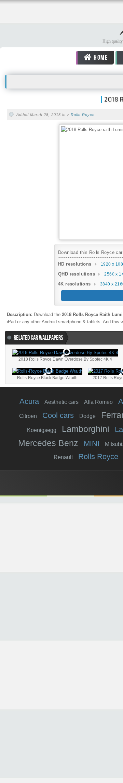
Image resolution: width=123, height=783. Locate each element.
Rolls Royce (83, 115)
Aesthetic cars (61, 402)
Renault (63, 457)
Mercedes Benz (48, 443)
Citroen (28, 416)
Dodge (87, 416)
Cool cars (58, 415)
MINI (91, 443)
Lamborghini (85, 429)
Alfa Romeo (98, 402)
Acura (29, 401)
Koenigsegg (41, 430)
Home (100, 58)
